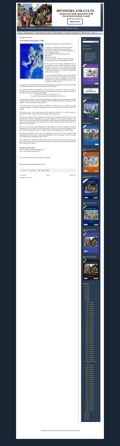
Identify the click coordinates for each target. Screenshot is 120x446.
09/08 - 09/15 (89, 335)
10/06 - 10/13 (89, 327)
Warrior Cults (85, 33)
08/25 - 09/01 (89, 339)
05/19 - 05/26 (89, 371)
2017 (85, 415)
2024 (85, 290)
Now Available (87, 48)
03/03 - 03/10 (89, 394)
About (93, 33)
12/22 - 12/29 (89, 304)
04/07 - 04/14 (89, 383)
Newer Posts (23, 175)
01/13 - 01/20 (89, 408)
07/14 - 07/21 (89, 351)
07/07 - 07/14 (89, 353)
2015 (85, 419)
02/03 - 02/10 (89, 402)
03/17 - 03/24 (89, 389)
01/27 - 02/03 (89, 404)
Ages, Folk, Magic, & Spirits (43, 33)
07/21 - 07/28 (89, 349)
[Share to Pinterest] (48, 170)
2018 (85, 413)
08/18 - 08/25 (89, 341)
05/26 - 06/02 (89, 369)
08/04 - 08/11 (89, 345)
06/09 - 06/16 (89, 365)
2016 (85, 417)
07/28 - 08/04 (89, 347)
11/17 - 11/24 (89, 314)
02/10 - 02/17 (89, 400)
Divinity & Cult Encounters (72, 33)
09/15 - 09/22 (89, 333)
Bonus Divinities (58, 33)
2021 (85, 296)
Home (20, 33)
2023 (85, 292)
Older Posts (72, 175)
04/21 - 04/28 (89, 379)
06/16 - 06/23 (89, 359)
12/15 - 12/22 (89, 306)
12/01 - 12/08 (89, 310)
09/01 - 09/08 (89, 337)
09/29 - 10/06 (89, 329)
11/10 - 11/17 (89, 316)
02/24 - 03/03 (89, 396)
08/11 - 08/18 (89, 343)
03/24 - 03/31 (89, 387)
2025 (85, 288)
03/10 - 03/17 (89, 392)
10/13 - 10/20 (89, 325)
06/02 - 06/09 (89, 367)
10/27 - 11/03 (89, 320)
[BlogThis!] (43, 170)
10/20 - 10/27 (89, 322)
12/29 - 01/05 (89, 302)
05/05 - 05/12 (89, 375)
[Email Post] (39, 170)
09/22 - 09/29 (89, 331)
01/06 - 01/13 (89, 410)
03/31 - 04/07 (89, 385)
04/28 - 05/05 (89, 377)
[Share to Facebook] (47, 170)
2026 (85, 286)
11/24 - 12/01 (89, 312)
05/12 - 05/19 (89, 373)
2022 (85, 294)
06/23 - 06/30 (89, 357)
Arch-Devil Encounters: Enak (32, 40)
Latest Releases (28, 33)
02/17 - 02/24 (89, 398)
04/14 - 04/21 (89, 381)
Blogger (77, 430)
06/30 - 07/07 (89, 355)
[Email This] (42, 170)
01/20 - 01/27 (89, 406)
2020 (85, 298)
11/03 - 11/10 (89, 318)
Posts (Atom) (29, 177)
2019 (85, 300)
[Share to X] (45, 170)
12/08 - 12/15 (89, 308)
